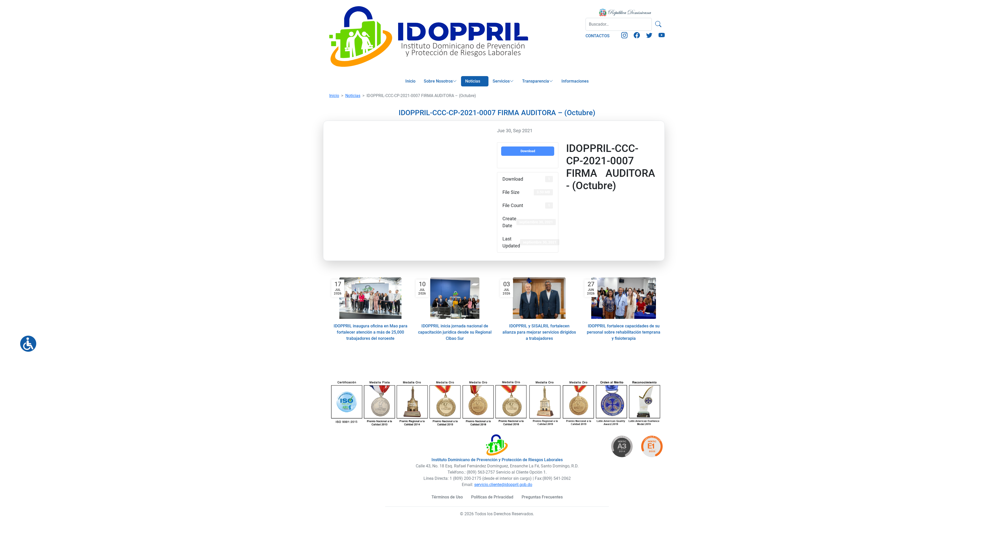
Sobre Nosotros (438, 81)
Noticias (472, 81)
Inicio (410, 81)
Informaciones (575, 81)
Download (528, 151)
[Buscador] (658, 24)
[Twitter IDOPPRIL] (649, 36)
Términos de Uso (447, 497)
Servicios (501, 81)
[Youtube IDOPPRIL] (662, 36)
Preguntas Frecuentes (542, 497)
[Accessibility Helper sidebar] (26, 341)
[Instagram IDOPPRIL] (624, 36)
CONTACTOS (598, 35)
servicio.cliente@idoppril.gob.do (503, 484)
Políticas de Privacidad (492, 497)
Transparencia (535, 81)
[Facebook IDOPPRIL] (637, 36)
